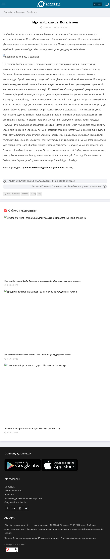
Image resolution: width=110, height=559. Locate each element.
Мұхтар (7, 194)
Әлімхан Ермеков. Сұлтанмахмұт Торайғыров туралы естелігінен (66, 186)
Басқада (20, 12)
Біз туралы (9, 487)
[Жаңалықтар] (55, 4)
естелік (25, 194)
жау (39, 194)
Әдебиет (31, 12)
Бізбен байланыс (12, 490)
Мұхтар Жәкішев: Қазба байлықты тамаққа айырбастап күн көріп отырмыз (42, 281)
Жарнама (9, 494)
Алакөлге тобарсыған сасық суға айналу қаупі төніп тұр (32, 428)
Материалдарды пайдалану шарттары (23, 498)
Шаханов (16, 194)
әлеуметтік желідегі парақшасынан (44, 167)
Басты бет (8, 12)
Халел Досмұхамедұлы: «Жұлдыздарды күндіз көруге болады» (42, 181)
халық (33, 194)
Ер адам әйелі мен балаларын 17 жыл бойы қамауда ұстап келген (37, 354)
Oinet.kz (22, 544)
